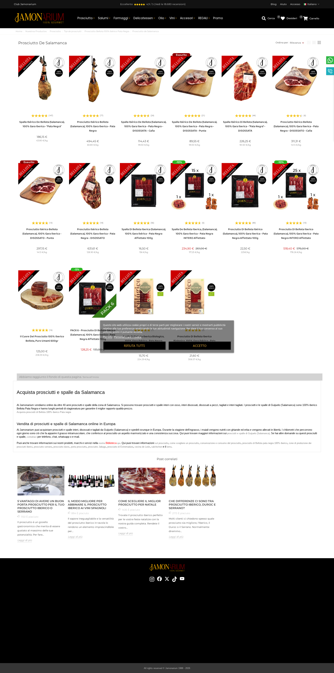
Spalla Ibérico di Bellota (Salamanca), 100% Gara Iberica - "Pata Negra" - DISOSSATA (245, 126)
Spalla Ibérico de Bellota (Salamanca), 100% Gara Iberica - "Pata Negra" (42, 124)
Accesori (188, 18)
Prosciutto (86, 18)
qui (118, 443)
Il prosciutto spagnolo (196, 601)
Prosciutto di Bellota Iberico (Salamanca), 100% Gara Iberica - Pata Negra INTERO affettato (296, 233)
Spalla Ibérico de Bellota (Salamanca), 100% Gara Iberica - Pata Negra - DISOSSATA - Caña (143, 126)
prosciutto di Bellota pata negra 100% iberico (264, 443)
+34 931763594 (36, 625)
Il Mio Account (268, 632)
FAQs (268, 627)
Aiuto (268, 638)
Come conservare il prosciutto (196, 617)
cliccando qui (46, 618)
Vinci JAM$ (120, 612)
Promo (218, 18)
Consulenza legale (268, 617)
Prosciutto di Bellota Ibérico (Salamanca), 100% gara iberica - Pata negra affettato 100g (245, 233)
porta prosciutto (79, 446)
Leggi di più (24, 540)
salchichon (156, 446)
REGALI (204, 18)
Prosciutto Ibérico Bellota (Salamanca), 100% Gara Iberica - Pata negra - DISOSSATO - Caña (296, 126)
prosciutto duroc (61, 446)
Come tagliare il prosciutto (196, 612)
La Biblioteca (196, 648)
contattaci (32, 437)
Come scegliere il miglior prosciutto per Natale (139, 502)
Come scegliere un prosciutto (196, 606)
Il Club (120, 606)
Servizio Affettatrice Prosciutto (120, 632)
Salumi (104, 18)
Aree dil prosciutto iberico (196, 622)
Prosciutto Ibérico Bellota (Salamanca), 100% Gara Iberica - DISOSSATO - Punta (41, 233)
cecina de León (142, 446)
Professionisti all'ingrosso (120, 627)
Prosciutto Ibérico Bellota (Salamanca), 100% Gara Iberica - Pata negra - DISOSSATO (92, 233)
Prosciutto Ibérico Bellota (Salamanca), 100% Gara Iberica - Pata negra (92, 126)
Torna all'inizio (90, 377)
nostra (102, 443)
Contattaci (119, 601)
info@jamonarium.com (43, 611)
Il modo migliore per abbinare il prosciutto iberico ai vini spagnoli (87, 504)
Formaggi (122, 18)
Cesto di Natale (119, 622)
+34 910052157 (54, 625)
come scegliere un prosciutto (184, 443)
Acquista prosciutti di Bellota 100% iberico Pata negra (44, 412)
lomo (169, 446)
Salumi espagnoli (196, 627)
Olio (162, 18)
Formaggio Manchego (196, 643)
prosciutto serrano (43, 446)
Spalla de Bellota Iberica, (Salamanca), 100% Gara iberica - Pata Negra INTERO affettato (194, 233)
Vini (173, 18)
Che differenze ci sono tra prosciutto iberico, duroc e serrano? (192, 504)
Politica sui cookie (268, 622)
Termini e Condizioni (268, 612)
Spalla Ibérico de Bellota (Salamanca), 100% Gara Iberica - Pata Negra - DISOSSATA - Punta (194, 126)
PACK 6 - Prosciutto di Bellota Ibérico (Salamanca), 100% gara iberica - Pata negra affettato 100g (92, 334)
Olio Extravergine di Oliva (196, 632)
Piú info (107, 337)
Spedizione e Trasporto (268, 606)
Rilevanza (295, 42)
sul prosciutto (161, 443)
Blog (120, 638)
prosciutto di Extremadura (120, 446)
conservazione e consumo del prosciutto (220, 443)
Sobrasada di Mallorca (196, 638)
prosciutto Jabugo (97, 446)
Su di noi (119, 617)
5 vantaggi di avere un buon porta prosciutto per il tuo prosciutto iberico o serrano (40, 506)
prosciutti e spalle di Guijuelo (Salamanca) (248, 433)
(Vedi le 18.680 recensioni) (170, 4)
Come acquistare (268, 601)
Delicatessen (144, 18)
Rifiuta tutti (134, 345)
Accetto (199, 345)
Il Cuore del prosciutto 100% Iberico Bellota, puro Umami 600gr (42, 338)
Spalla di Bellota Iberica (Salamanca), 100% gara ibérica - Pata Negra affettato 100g (144, 233)
